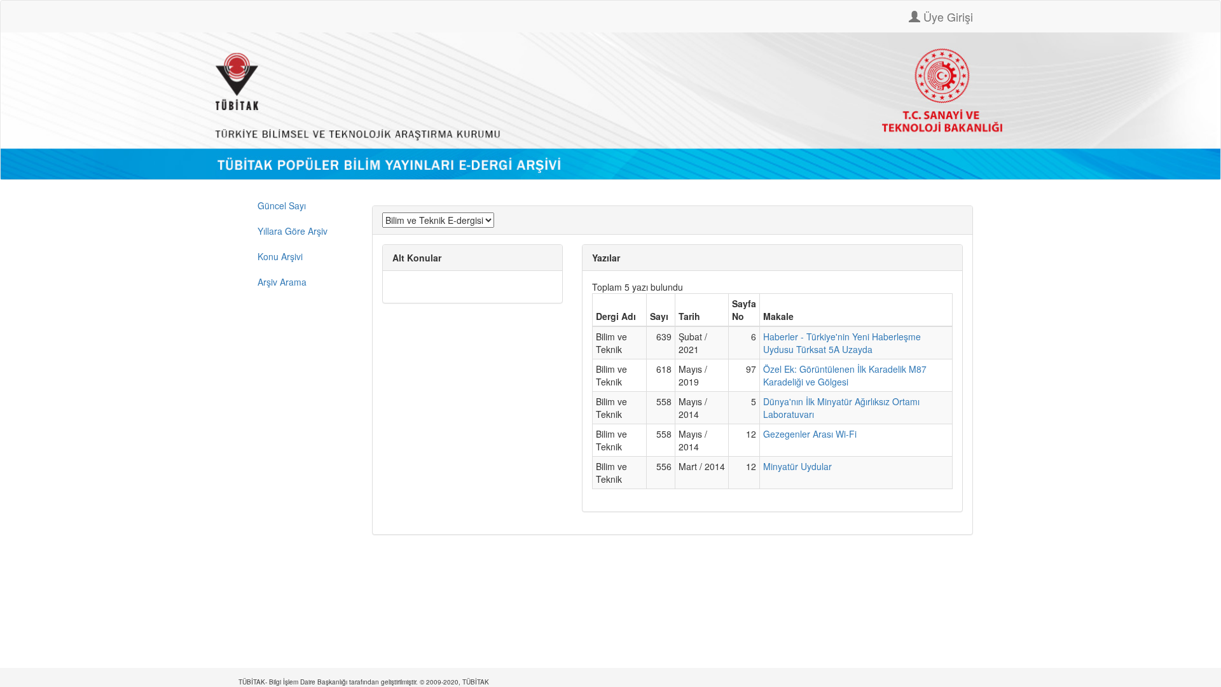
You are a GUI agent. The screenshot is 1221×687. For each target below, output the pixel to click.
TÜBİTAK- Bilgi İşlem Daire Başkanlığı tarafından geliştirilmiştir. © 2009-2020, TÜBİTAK (363, 681)
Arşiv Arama (282, 281)
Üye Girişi (946, 16)
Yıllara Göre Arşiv (293, 231)
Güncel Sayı (282, 205)
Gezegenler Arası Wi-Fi (810, 433)
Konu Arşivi (280, 256)
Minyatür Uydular (797, 466)
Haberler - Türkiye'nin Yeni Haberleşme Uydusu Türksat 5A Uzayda (842, 343)
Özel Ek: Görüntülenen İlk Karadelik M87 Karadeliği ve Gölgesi (845, 375)
